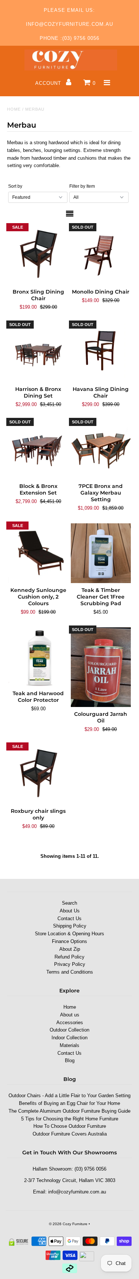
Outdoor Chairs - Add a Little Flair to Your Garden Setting (69, 1095)
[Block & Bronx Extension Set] (38, 449)
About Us (70, 911)
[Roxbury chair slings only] (38, 774)
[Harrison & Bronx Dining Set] (38, 352)
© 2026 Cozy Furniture (68, 1224)
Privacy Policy (69, 964)
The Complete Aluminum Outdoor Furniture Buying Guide (69, 1111)
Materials (69, 1045)
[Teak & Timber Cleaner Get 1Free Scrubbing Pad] (101, 553)
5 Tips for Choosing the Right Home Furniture (69, 1119)
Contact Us (69, 918)
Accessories (69, 1022)
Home (14, 109)
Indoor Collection (69, 1037)
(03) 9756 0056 (90, 1169)
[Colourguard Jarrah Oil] (101, 667)
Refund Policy (69, 957)
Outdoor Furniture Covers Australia (70, 1134)
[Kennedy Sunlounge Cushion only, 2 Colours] (38, 553)
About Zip (69, 949)
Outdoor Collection (69, 1030)
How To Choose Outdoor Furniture (69, 1126)
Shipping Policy (69, 926)
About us (69, 1015)
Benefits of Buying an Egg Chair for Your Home (69, 1103)
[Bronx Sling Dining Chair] (38, 255)
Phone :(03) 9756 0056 (69, 38)
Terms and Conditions (69, 972)
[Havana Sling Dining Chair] (101, 352)
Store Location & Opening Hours (69, 933)
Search (69, 903)
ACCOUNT (49, 83)
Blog (70, 1060)
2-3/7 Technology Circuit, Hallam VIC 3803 (69, 1180)
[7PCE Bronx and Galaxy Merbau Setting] (101, 449)
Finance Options (69, 941)
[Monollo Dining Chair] (101, 255)
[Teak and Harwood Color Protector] (38, 656)
